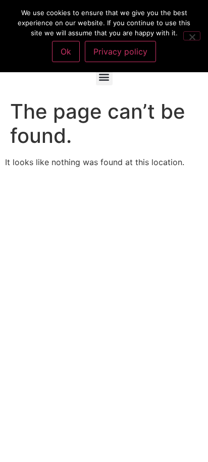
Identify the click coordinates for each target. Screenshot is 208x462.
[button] (104, 77)
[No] (191, 35)
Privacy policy (120, 51)
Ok (66, 51)
